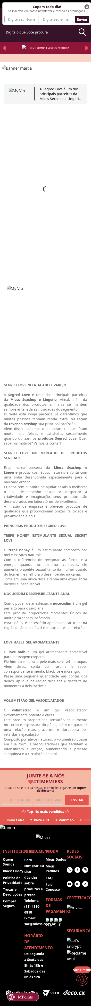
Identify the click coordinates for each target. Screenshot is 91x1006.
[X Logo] (70, 870)
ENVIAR (77, 800)
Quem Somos (8, 861)
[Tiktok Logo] (85, 884)
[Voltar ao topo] (82, 994)
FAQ (49, 877)
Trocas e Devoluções (12, 892)
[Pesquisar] (82, 32)
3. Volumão (64, 820)
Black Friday (13, 871)
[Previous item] (4, 48)
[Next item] (86, 48)
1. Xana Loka (13, 820)
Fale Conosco (53, 887)
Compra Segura (9, 903)
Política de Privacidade (12, 880)
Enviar (82, 19)
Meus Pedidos (52, 868)
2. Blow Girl (39, 820)
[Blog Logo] (77, 884)
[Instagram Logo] (85, 870)
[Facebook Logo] (77, 870)
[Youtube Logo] (70, 884)
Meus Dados (56, 859)
